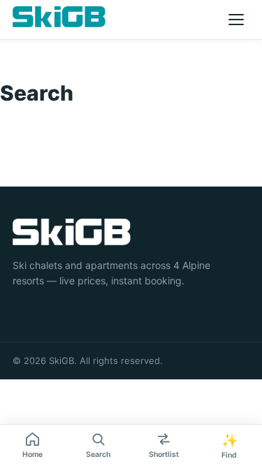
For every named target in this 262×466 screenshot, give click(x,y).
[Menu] (236, 19)
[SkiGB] (59, 16)
